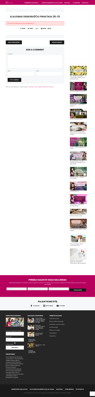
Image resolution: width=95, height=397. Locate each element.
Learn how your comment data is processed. (41, 87)
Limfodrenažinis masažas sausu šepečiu (39, 334)
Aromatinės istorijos (54, 318)
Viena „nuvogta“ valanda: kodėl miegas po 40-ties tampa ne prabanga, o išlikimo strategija (40, 320)
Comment (10, 53)
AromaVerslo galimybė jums (76, 119)
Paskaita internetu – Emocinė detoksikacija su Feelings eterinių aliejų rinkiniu (77, 162)
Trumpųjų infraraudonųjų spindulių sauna (31, 351)
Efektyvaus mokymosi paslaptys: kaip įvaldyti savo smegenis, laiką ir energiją (78, 133)
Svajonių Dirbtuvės (74, 191)
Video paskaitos (53, 333)
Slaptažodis (8, 337)
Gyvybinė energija (53, 327)
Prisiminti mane (10, 344)
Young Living (52, 336)
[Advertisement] (81, 34)
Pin (50, 28)
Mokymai (67, 3)
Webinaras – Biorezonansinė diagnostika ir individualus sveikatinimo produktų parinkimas (78, 262)
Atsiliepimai (76, 3)
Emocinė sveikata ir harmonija (56, 321)
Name (9, 70)
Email (37, 70)
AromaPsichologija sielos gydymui (78, 91)
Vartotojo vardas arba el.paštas (13, 331)
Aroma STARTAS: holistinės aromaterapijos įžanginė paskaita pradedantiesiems (77, 77)
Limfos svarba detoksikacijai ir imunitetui (32, 340)
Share (23, 28)
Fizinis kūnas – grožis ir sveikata (56, 324)
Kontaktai (85, 3)
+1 (37, 28)
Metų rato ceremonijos (54, 330)
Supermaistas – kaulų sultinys (40, 345)
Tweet (31, 28)
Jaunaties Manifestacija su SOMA (51, 3)
